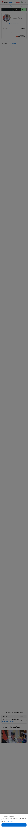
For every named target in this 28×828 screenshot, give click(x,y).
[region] (14, 821)
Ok (14, 825)
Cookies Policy (10, 821)
